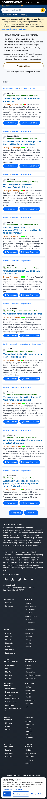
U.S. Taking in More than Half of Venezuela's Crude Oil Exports (17, 185)
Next (30, 513)
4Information (30, 672)
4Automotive (30, 623)
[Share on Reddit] (32, 579)
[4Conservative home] (12, 2)
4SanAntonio (30, 700)
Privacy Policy (18, 789)
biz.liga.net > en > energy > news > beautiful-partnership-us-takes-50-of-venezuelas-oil (23, 268)
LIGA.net (10, 265)
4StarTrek (8, 675)
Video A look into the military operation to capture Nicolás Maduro (22, 355)
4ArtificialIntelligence (33, 675)
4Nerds (28, 640)
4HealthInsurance (11, 692)
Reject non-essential (20, 794)
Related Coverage (30, 123)
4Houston (29, 703)
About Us (8, 603)
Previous (17, 513)
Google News (12, 475)
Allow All (7, 794)
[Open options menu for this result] (42, 94)
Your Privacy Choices (31, 775)
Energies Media (13, 136)
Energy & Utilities (25, 131)
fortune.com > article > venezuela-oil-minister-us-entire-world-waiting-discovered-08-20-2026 (23, 225)
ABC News (11, 349)
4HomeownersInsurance (13, 709)
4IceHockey (9, 650)
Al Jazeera (11, 435)
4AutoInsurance (11, 689)
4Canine (28, 643)
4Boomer (28, 636)
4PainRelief (9, 753)
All (4, 15)
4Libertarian (29, 757)
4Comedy (8, 678)
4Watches (29, 738)
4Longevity (9, 757)
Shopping (23, 15)
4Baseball (8, 636)
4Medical (8, 750)
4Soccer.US (9, 643)
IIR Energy (11, 179)
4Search (28, 603)
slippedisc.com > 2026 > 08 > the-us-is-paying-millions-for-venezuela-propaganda (23, 95)
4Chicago (28, 693)
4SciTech (28, 665)
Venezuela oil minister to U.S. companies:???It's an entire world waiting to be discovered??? (22, 230)
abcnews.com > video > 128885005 (20, 351)
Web (9, 15)
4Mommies (29, 633)
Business (6, 131)
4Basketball (9, 640)
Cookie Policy (7, 789)
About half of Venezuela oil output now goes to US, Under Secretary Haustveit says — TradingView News (21, 483)
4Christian (8, 723)
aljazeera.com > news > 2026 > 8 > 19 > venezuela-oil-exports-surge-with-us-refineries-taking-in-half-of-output (23, 437)
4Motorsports (10, 653)
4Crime (28, 619)
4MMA (7, 646)
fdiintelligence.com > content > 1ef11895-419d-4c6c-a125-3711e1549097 (23, 311)
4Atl (26, 707)
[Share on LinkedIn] (25, 579)
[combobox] (21, 10)
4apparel (28, 731)
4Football (8, 633)
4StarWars (8, 672)
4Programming (30, 678)
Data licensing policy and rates (13, 29)
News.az (10, 392)
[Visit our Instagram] (19, 579)
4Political (28, 750)
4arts (7, 669)
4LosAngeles (30, 690)
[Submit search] (43, 10)
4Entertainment (10, 665)
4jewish (7, 729)
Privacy (17, 775)
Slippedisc (11, 93)
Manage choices (37, 794)
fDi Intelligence (12, 308)
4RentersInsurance (12, 698)
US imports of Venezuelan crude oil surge (22, 314)
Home (9, 775)
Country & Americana (27, 88)
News (15, 15)
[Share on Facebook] (6, 579)
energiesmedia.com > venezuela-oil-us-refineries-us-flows (23, 138)
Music (16, 88)
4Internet (28, 669)
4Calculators (30, 609)
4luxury (28, 734)
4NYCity (28, 687)
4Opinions (29, 760)
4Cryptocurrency (11, 702)
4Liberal (28, 763)
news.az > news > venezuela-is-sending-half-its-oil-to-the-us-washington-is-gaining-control (23, 394)
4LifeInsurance (10, 695)
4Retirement (9, 705)
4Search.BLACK (31, 616)
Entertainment (8, 88)
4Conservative (30, 606)
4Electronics (29, 724)
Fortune (10, 222)
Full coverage (12, 123)
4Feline (28, 646)
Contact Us (9, 606)
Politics (5, 344)
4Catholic (8, 726)
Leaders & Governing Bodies (20, 344)
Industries (14, 131)
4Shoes (28, 728)
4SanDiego (29, 697)
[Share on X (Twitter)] (12, 579)
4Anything (29, 613)
